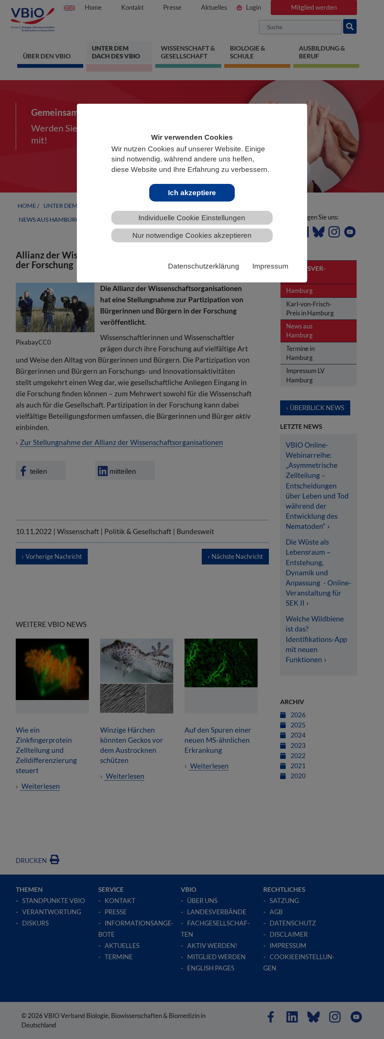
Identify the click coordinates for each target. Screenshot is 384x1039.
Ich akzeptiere (192, 193)
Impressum (270, 266)
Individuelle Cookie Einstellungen (191, 218)
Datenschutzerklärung (203, 266)
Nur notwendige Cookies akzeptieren (192, 235)
